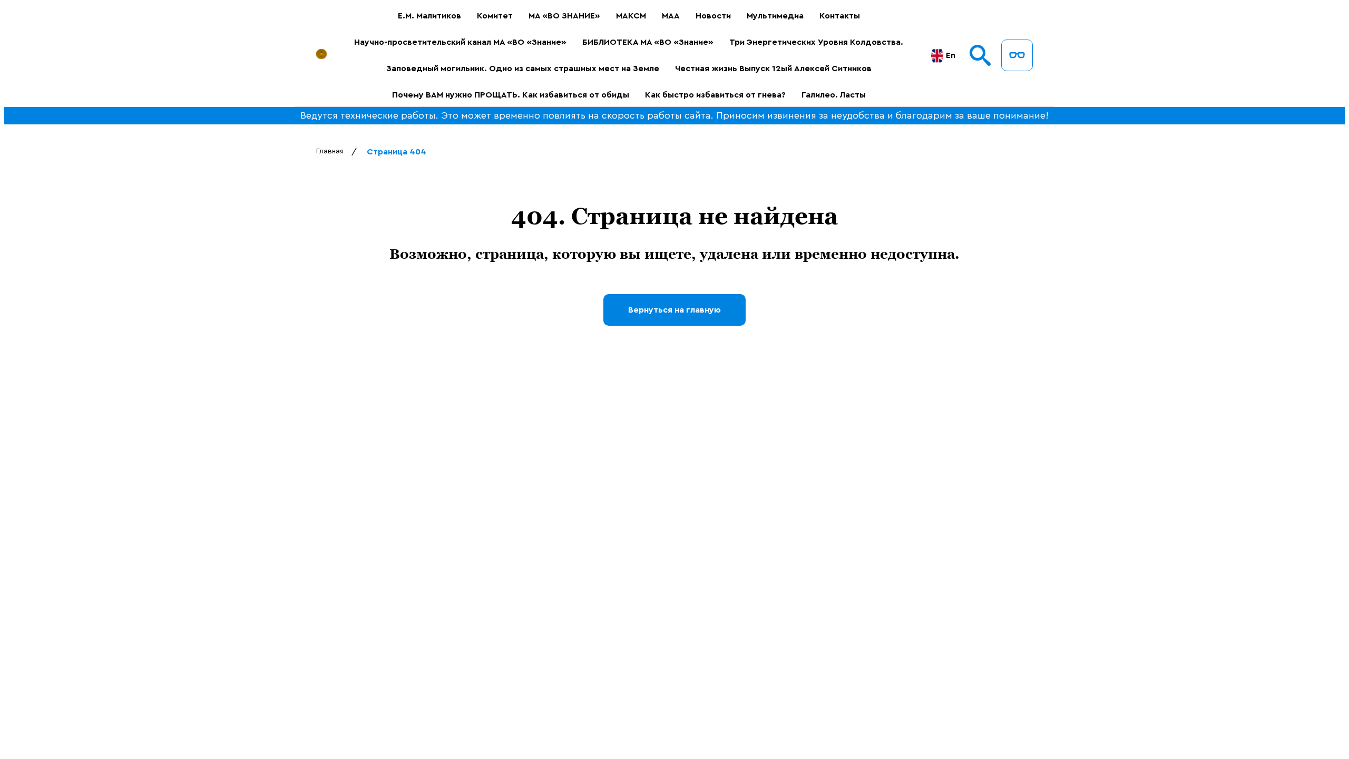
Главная (330, 151)
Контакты (839, 16)
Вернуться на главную (674, 310)
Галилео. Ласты (833, 95)
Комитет (495, 16)
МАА (671, 16)
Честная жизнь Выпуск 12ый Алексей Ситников (773, 68)
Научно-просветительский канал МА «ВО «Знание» (460, 42)
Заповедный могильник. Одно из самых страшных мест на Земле (522, 68)
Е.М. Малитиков (429, 16)
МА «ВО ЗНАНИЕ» (564, 16)
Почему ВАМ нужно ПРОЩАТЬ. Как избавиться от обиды (510, 95)
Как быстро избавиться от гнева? (715, 95)
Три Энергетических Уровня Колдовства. (816, 42)
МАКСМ (631, 16)
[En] (937, 55)
